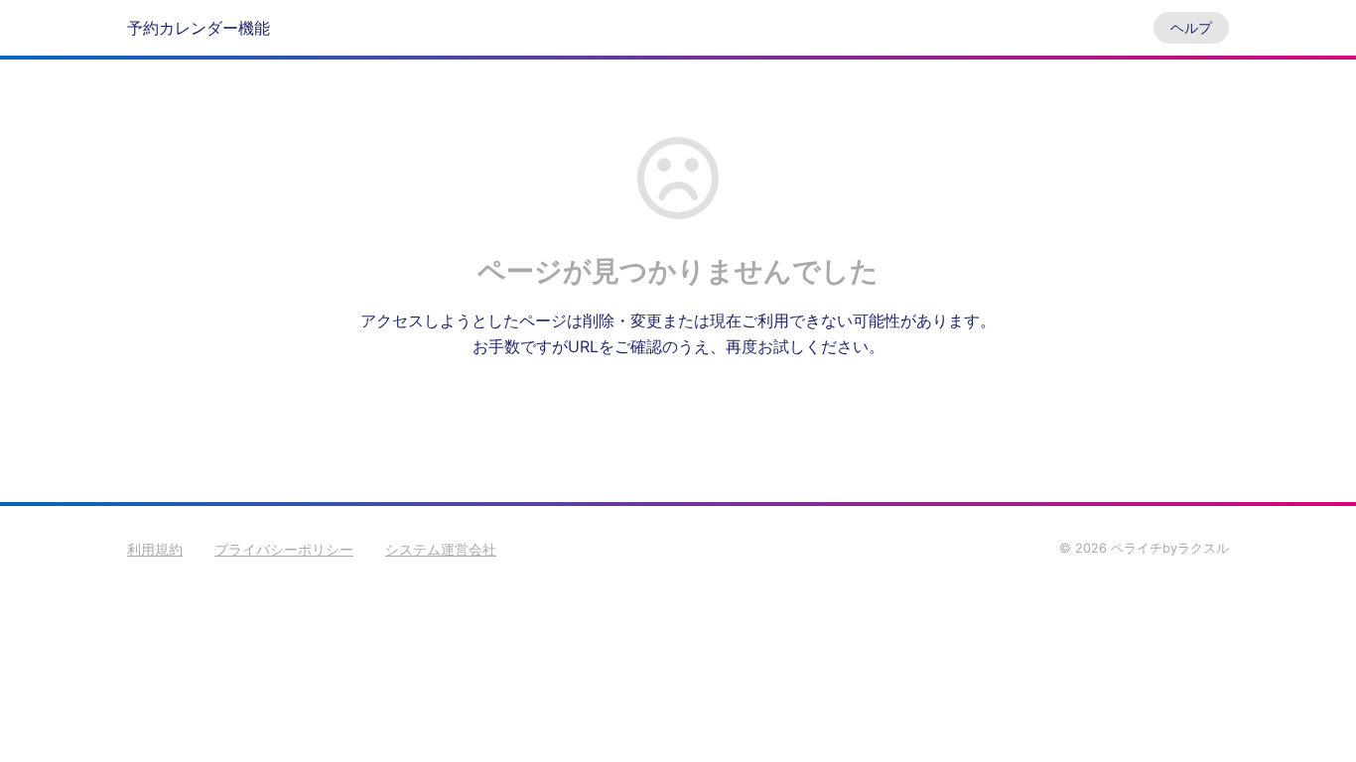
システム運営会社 (440, 549)
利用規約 (155, 549)
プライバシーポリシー (283, 549)
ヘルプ (1191, 27)
